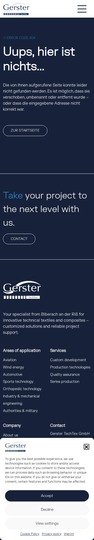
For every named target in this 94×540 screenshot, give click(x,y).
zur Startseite (25, 130)
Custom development (68, 360)
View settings (47, 523)
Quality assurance (65, 374)
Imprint (69, 534)
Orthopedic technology (22, 389)
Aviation (9, 360)
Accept (47, 495)
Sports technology (18, 381)
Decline (47, 509)
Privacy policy (51, 534)
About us (10, 435)
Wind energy (13, 367)
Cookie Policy (29, 534)
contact (19, 239)
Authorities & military (20, 410)
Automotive (12, 374)
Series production (64, 381)
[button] (86, 446)
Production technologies (70, 367)
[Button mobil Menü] (81, 9)
